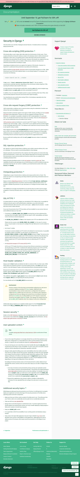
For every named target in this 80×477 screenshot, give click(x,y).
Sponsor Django (63, 446)
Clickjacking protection (63, 74)
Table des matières (60, 100)
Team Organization (8, 451)
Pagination (7, 430)
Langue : (75, 466)
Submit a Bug (23, 451)
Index (56, 135)
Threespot (55, 468)
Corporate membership (65, 448)
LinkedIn (48, 456)
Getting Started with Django (10, 448)
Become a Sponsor (39, 35)
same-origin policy (12, 371)
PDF (71, 168)
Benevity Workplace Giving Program (68, 454)
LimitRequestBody (33, 342)
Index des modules (63, 135)
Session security (62, 82)
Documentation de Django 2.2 (63, 113)
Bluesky (48, 454)
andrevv (65, 468)
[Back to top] (77, 474)
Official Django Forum (61, 149)
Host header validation (63, 79)
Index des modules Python (62, 105)
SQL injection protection (63, 72)
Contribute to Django (25, 448)
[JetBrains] (57, 199)
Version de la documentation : (70, 470)
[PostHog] (57, 258)
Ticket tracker (58, 156)
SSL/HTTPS (61, 77)
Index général (59, 103)
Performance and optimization (40, 430)
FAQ (56, 126)
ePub (74, 168)
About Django (6, 446)
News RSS (48, 459)
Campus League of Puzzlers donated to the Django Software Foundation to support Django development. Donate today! (67, 50)
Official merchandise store (65, 451)
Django (8, 6)
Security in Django (60, 63)
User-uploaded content (63, 85)
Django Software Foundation (10, 454)
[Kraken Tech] (57, 228)
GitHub (48, 446)
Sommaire (73, 135)
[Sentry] (57, 184)
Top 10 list (39, 416)
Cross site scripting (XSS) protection (66, 65)
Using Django (61, 116)
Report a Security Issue (25, 454)
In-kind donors (32, 468)
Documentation (11, 12)
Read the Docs (63, 170)
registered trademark (42, 472)
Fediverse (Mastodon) (51, 451)
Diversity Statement (8, 459)
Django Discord (37, 448)
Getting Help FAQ (37, 446)
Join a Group (23, 446)
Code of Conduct (7, 456)
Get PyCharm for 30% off (40, 30)
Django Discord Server (61, 143)
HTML (67, 168)
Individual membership (25, 456)
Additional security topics (64, 87)
